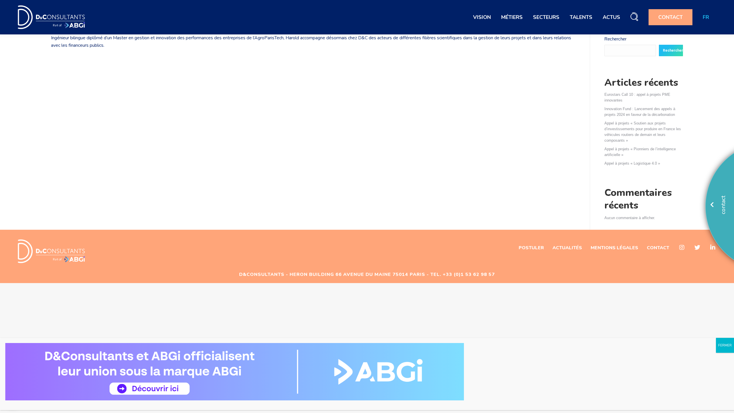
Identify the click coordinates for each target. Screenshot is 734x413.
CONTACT (658, 248)
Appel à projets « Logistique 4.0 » (632, 163)
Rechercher (615, 38)
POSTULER (531, 248)
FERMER (725, 345)
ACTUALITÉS (567, 248)
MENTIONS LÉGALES (614, 248)
